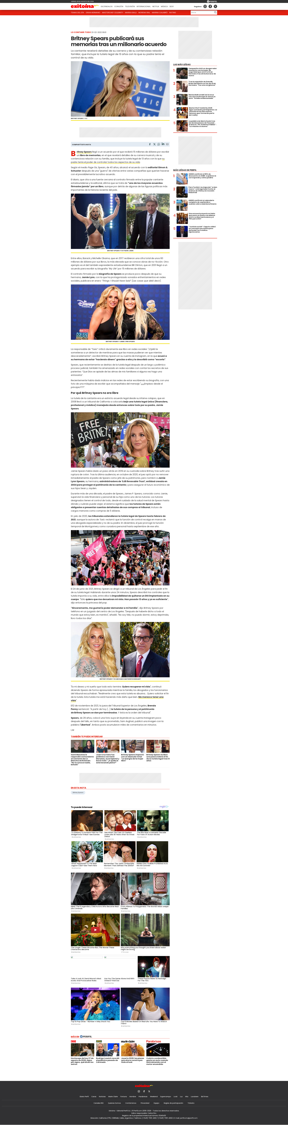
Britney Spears (78, 792)
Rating (172, 12)
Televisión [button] (130, 6)
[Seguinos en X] (215, 6)
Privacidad (145, 1103)
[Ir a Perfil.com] (212, 2)
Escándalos (106, 6)
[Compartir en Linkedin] (163, 144)
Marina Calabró (160, 12)
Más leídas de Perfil (185, 170)
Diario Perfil (84, 1096)
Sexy (172, 6)
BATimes (204, 1096)
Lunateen (194, 1096)
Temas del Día (77, 12)
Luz (181, 1096)
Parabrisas (143, 1096)
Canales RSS (99, 1103)
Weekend (154, 1096)
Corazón (118, 6)
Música (164, 6)
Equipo (156, 1103)
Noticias (102, 1096)
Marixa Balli (131, 12)
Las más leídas (182, 64)
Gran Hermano (93, 12)
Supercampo (165, 1096)
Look (175, 1096)
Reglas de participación (173, 1103)
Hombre (132, 1096)
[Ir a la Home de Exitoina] (85, 6)
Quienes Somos (114, 1103)
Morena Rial (144, 12)
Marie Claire (113, 1096)
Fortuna (123, 1096)
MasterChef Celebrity (112, 12)
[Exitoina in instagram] (205, 6)
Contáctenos (130, 1103)
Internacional (144, 6)
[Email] (167, 144)
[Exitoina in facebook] (210, 6)
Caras (93, 1096)
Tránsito (191, 1103)
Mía (186, 1096)
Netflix (155, 6)
